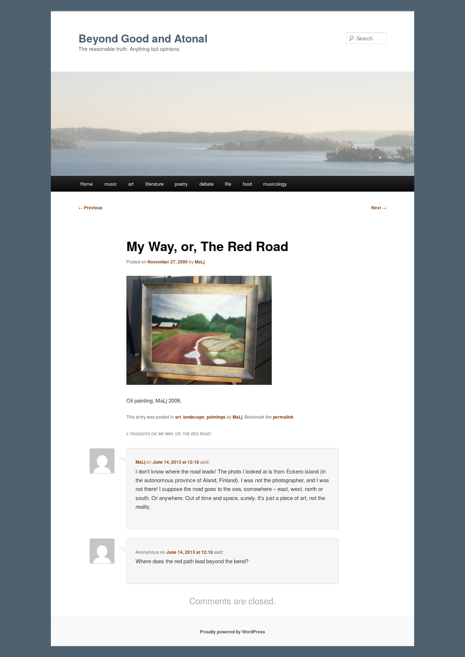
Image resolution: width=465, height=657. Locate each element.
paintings (216, 417)
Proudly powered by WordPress (232, 631)
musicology (275, 183)
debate (206, 183)
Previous (90, 207)
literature (154, 183)
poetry (181, 183)
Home (86, 183)
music (110, 183)
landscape (194, 417)
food (247, 183)
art (131, 183)
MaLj (200, 261)
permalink (283, 417)
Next (379, 207)
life (228, 183)
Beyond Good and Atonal (142, 38)
